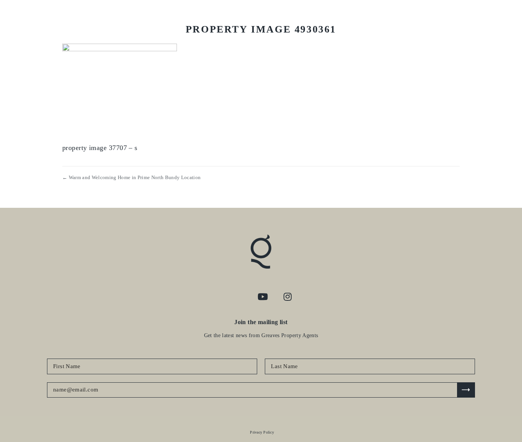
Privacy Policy (262, 432)
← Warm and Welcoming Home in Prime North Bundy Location (131, 177)
